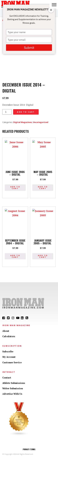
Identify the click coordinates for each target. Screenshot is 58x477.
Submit (29, 47)
